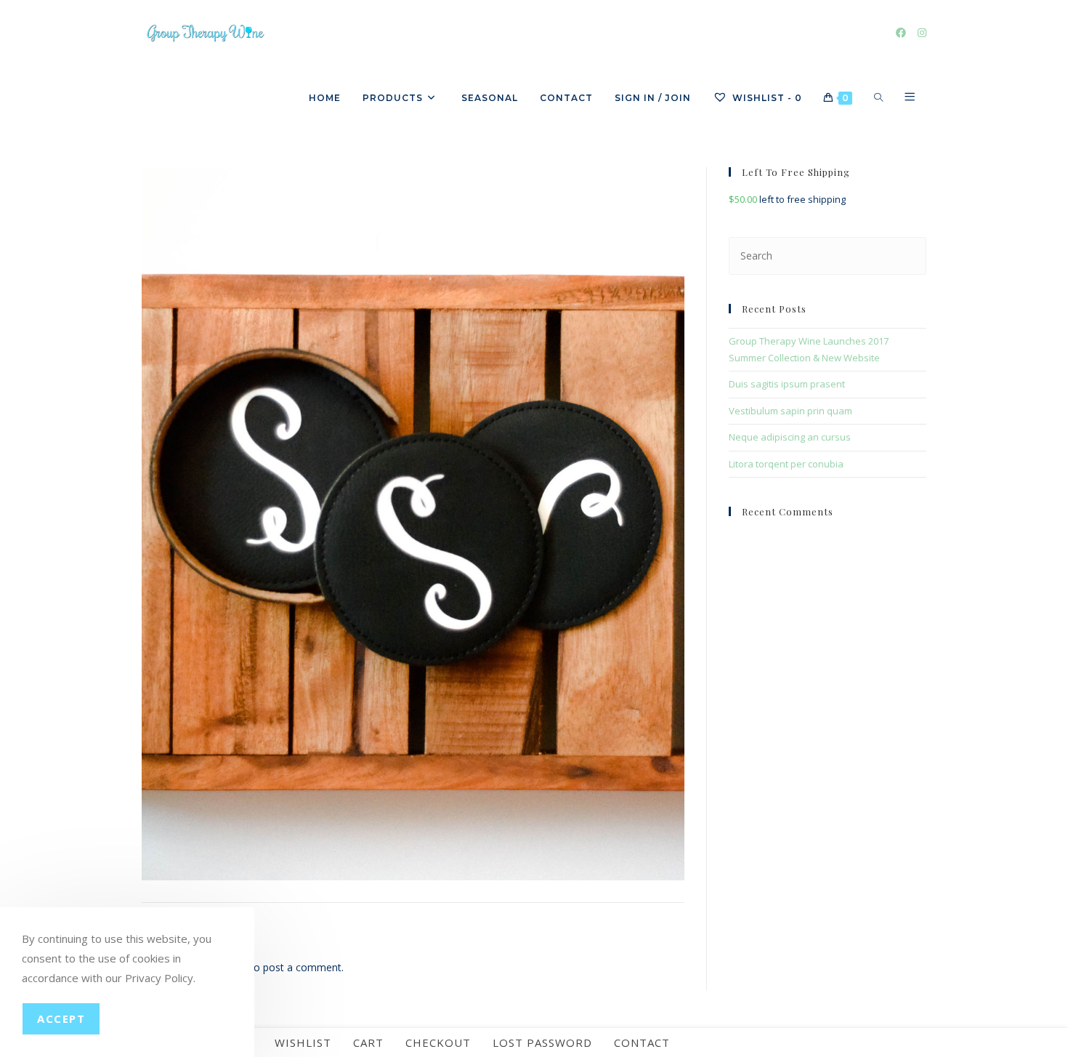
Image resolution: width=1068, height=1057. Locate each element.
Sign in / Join (653, 97)
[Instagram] (922, 33)
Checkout (438, 1042)
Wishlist (303, 1042)
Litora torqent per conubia (786, 463)
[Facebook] (901, 33)
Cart (368, 1042)
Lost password (542, 1042)
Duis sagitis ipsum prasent (787, 383)
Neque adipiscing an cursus (790, 436)
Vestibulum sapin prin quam (790, 410)
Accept (61, 1018)
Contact (642, 1042)
